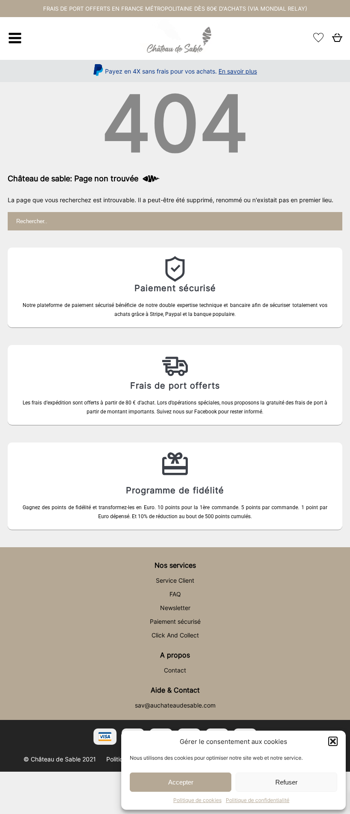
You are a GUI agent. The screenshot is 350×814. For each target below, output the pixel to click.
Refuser (286, 782)
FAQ (175, 594)
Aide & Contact (175, 690)
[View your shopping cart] (337, 39)
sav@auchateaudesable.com (175, 705)
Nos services (175, 565)
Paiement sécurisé (175, 621)
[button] (333, 741)
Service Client (175, 580)
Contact (175, 670)
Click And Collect (175, 635)
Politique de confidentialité (257, 800)
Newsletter (175, 607)
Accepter (180, 782)
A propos (175, 655)
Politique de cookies (197, 800)
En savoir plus (238, 71)
